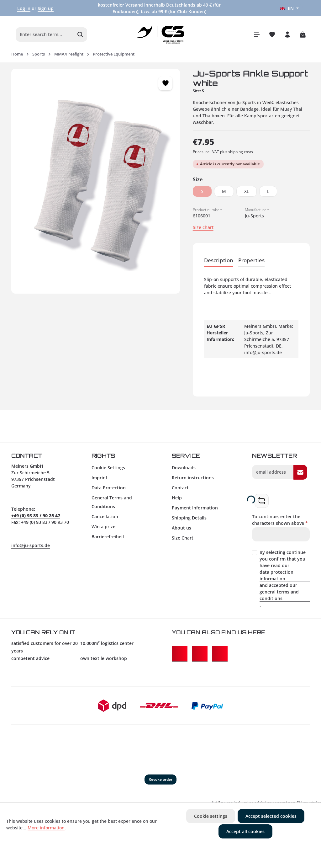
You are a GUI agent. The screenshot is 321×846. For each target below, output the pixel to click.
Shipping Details (189, 518)
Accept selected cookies (271, 816)
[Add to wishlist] (165, 83)
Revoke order (160, 779)
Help (177, 498)
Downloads (184, 468)
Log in (23, 8)
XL (246, 191)
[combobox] (45, 34)
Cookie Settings (108, 468)
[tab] (218, 260)
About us (181, 528)
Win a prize (103, 526)
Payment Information (195, 508)
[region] (96, 181)
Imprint (100, 478)
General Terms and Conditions (112, 502)
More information (46, 828)
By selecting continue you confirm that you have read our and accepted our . (283, 578)
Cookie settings (210, 816)
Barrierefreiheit (108, 537)
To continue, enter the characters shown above (280, 519)
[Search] (80, 34)
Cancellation (105, 516)
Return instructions (193, 478)
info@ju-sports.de (30, 545)
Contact (180, 488)
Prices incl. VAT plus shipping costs (223, 151)
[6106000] (95, 181)
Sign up (46, 8)
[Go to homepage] (161, 34)
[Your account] (287, 34)
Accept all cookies (245, 831)
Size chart (203, 227)
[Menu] (257, 34)
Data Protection (109, 488)
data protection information (276, 575)
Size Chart (182, 538)
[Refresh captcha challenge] (262, 501)
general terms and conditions (279, 595)
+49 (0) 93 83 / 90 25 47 (35, 516)
